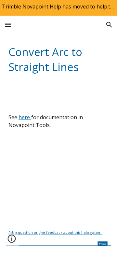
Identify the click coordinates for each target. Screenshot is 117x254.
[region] (58, 8)
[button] (8, 25)
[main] (58, 59)
